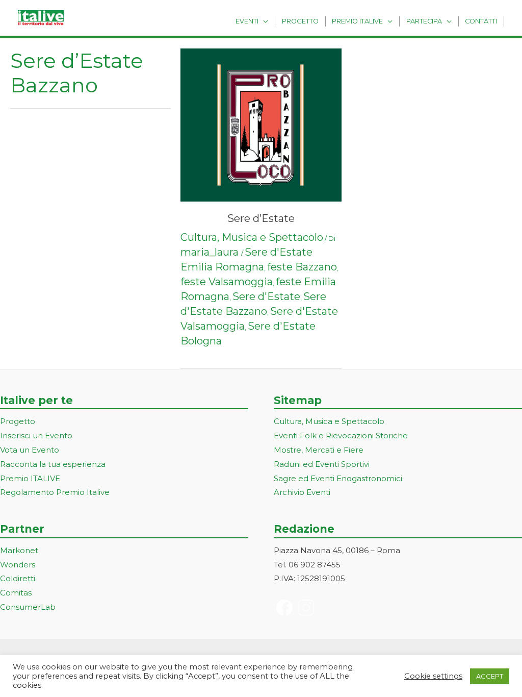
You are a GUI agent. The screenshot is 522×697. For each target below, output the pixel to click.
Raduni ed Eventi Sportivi (322, 464)
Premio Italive (357, 21)
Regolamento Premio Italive (55, 492)
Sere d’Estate (261, 218)
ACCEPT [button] (489, 676)
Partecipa (424, 21)
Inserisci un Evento (36, 435)
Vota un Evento (29, 450)
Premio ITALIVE (30, 478)
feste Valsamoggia (226, 282)
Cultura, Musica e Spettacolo (251, 237)
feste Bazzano (302, 267)
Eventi (247, 21)
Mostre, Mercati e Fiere (318, 450)
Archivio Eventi (302, 492)
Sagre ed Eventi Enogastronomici (338, 478)
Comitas (16, 593)
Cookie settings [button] (433, 676)
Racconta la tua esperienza (53, 464)
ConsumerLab (28, 607)
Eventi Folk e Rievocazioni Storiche (341, 435)
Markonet (19, 550)
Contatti (481, 21)
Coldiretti (17, 578)
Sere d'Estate (266, 296)
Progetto (300, 21)
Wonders (17, 564)
